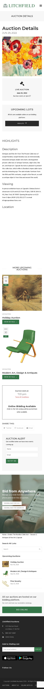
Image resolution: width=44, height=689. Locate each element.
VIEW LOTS (20, 123)
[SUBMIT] (39, 549)
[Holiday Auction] (22, 292)
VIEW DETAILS (10, 322)
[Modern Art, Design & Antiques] (22, 346)
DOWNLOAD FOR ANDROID (14, 508)
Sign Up (38, 649)
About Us (15, 685)
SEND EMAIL (9, 637)
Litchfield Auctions (16, 681)
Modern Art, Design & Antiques (19, 372)
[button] (41, 5)
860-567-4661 (10, 633)
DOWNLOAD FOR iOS (12, 503)
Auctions (5, 685)
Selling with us (27, 685)
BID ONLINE (22, 609)
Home (4, 534)
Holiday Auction (11, 317)
